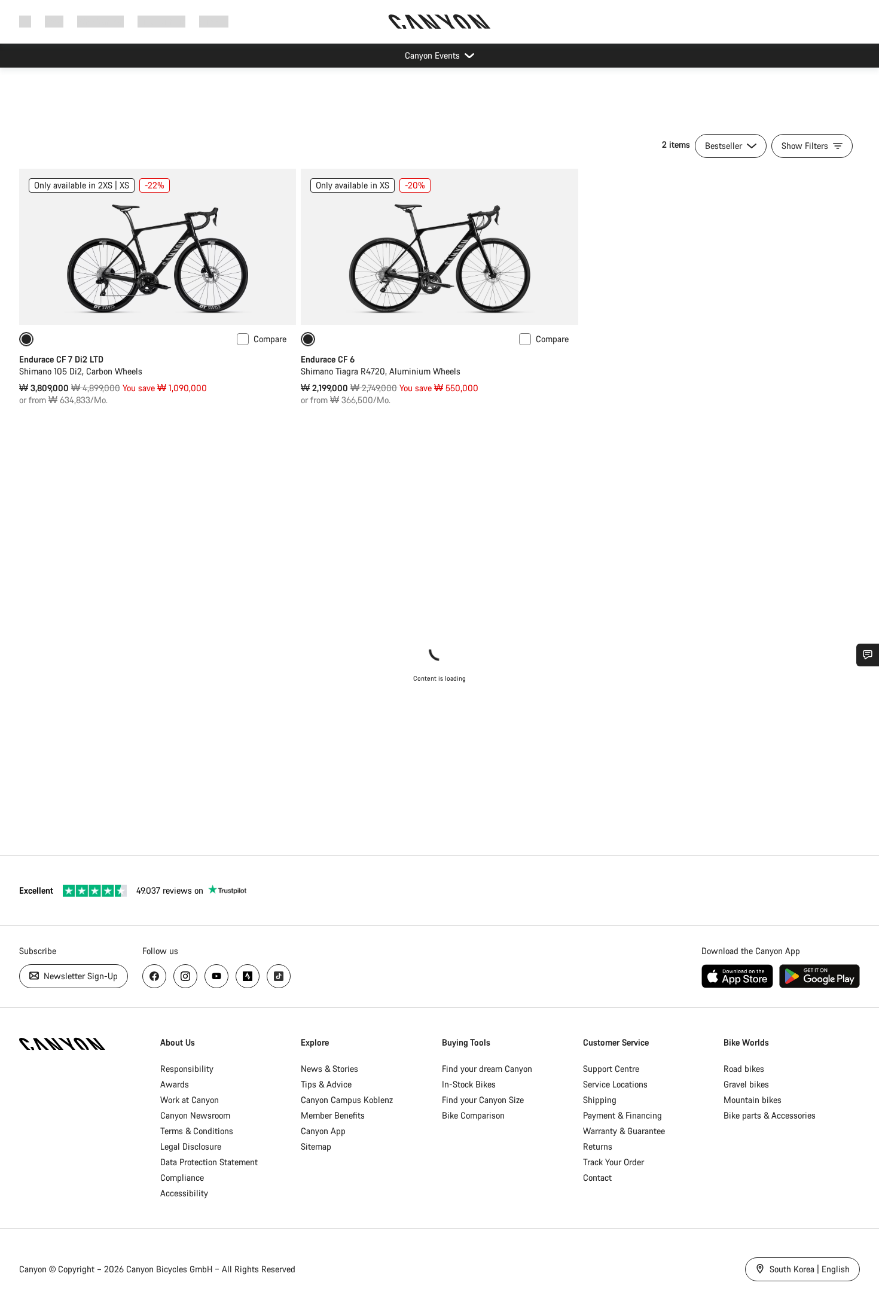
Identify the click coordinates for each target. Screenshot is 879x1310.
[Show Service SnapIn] (867, 655)
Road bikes (744, 1068)
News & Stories (329, 1068)
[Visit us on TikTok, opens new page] (279, 976)
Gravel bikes (746, 1084)
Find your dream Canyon (487, 1068)
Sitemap (316, 1146)
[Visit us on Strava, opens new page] (248, 976)
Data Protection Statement (209, 1162)
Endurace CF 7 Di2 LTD (61, 359)
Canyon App (323, 1131)
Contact (597, 1177)
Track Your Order (613, 1162)
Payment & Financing (622, 1115)
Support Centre (611, 1068)
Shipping (599, 1099)
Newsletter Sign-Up (79, 976)
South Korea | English (808, 1269)
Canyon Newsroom (195, 1115)
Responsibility (186, 1068)
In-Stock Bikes (469, 1084)
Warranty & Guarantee (624, 1131)
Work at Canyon (189, 1099)
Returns (597, 1146)
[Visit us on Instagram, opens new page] (185, 976)
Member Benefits (333, 1115)
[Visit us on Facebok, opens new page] (154, 976)
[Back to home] (439, 21)
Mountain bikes (753, 1099)
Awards (174, 1084)
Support (213, 21)
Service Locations (615, 1084)
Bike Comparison (473, 1115)
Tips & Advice (326, 1084)
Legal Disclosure (190, 1146)
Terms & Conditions (196, 1131)
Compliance (182, 1177)
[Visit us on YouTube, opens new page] (216, 976)
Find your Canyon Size (483, 1099)
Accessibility (184, 1193)
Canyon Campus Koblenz (347, 1099)
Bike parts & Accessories (770, 1115)
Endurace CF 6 (328, 359)
